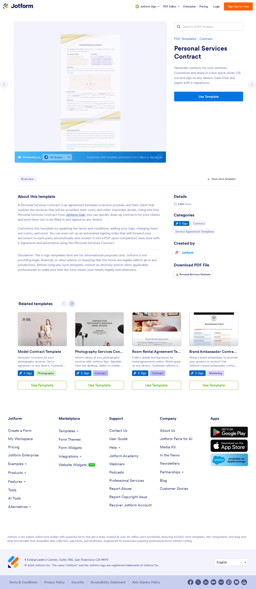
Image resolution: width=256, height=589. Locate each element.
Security (77, 582)
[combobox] (57, 157)
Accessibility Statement (108, 582)
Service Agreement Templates (194, 231)
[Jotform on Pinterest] (229, 582)
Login (216, 6)
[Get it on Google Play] (229, 432)
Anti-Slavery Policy (146, 582)
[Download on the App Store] (229, 445)
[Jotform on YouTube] (236, 582)
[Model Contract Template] (42, 329)
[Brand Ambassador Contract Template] (213, 329)
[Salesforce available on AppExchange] (229, 460)
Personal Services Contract (200, 52)
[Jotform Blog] (221, 582)
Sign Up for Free (238, 6)
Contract (206, 39)
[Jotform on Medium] (213, 582)
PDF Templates (185, 39)
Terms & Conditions (23, 582)
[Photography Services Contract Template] (99, 329)
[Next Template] (252, 85)
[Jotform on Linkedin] (206, 582)
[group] (42, 354)
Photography (46, 373)
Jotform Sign (75, 215)
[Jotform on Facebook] (190, 582)
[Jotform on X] (198, 582)
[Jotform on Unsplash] (244, 582)
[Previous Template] (4, 85)
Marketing (216, 373)
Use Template (209, 97)
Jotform (188, 252)
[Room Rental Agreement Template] (156, 329)
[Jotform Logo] (18, 6)
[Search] (178, 27)
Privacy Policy (54, 582)
